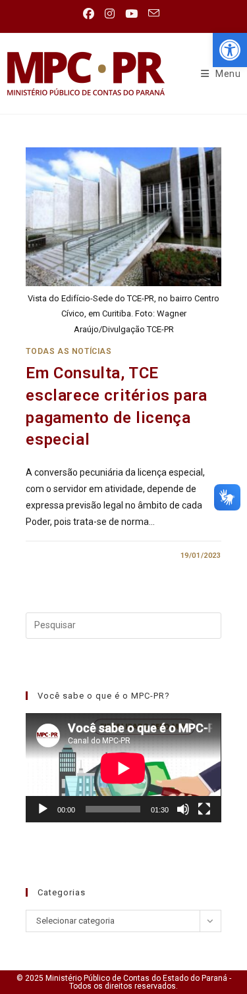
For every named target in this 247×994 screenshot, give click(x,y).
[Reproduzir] (42, 809)
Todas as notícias (68, 351)
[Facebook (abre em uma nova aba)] (91, 14)
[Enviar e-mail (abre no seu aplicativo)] (154, 13)
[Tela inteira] (204, 809)
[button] (230, 50)
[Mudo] (183, 809)
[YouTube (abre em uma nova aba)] (131, 14)
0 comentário (66, 555)
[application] (123, 768)
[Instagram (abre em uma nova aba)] (109, 14)
